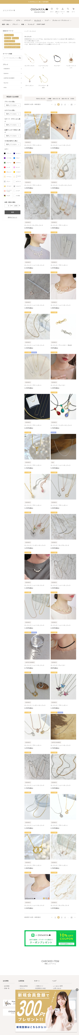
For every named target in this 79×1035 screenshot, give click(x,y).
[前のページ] (52, 104)
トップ (26, 31)
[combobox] (12, 58)
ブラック (9, 153)
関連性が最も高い (41, 98)
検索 (12, 212)
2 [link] (58, 104)
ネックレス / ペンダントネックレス (61, 185)
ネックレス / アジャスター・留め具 (61, 345)
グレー (8, 181)
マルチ (8, 195)
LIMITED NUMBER (9, 78)
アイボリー (18, 176)
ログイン (22, 988)
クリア (18, 190)
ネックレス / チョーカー (58, 385)
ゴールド (9, 186)
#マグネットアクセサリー (12, 44)
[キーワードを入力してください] (20, 58)
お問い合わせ (57, 988)
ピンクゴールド (9, 191)
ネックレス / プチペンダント (33, 145)
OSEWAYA (7, 68)
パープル (9, 158)
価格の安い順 (56, 98)
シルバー (18, 186)
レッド (8, 167)
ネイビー (18, 153)
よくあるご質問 (58, 986)
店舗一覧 (6, 988)
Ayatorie (6, 73)
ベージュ (9, 176)
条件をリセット (12, 217)
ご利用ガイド (39, 986)
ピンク (18, 167)
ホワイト (18, 181)
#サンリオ (8, 38)
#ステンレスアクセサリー (12, 47)
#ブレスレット (9, 35)
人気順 (49, 98)
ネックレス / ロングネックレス (33, 225)
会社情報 (6, 986)
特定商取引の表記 (40, 988)
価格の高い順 (65, 98)
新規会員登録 (24, 986)
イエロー (18, 172)
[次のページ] (75, 104)
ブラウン (18, 162)
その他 (18, 195)
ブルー (18, 158)
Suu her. (6, 83)
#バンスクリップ (10, 41)
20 (71, 104)
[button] (68, 10)
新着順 (72, 98)
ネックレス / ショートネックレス (60, 145)
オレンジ (9, 172)
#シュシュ (15, 38)
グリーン (9, 162)
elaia (5, 87)
